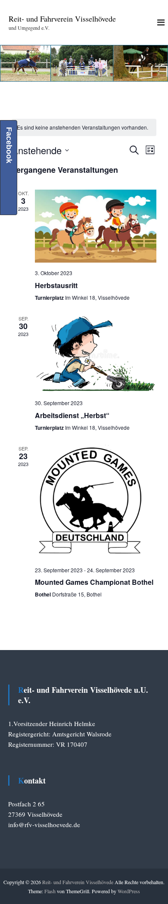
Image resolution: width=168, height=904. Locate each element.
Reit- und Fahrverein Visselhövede (62, 18)
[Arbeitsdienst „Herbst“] (95, 354)
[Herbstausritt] (95, 226)
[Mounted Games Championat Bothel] (95, 502)
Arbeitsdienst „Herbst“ (72, 415)
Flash (50, 891)
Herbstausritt (56, 285)
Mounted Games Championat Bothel (94, 582)
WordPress (129, 891)
